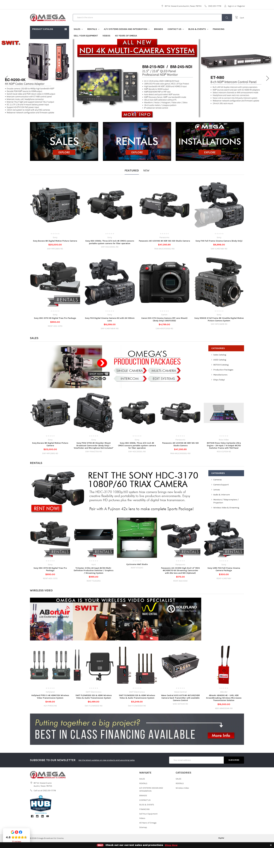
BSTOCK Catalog (220, 365)
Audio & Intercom (221, 494)
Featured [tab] (132, 170)
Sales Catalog (219, 355)
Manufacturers (220, 375)
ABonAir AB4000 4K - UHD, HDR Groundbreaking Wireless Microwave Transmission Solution (223, 698)
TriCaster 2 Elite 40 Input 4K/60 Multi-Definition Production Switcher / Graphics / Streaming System (93, 570)
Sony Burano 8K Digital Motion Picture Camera (55, 241)
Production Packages (223, 370)
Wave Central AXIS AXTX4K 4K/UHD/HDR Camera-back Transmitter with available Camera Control (180, 698)
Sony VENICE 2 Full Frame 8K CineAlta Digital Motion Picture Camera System (219, 319)
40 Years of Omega (126, 35)
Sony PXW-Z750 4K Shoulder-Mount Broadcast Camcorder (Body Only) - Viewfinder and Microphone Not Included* (93, 445)
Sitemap (143, 827)
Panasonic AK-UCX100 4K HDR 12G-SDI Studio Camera (164, 241)
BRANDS (158, 29)
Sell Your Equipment (86, 35)
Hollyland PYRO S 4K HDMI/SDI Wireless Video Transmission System (50, 696)
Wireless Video (41, 590)
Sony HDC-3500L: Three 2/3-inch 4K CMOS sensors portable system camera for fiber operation (109, 242)
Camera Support (221, 484)
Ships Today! (219, 380)
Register (241, 6)
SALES (77, 29)
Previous (6, 78)
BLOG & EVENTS (197, 29)
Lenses (216, 489)
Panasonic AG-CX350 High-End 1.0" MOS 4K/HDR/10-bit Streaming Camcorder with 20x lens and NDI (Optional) (180, 570)
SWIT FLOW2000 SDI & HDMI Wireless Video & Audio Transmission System (137, 696)
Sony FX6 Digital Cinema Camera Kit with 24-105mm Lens (110, 319)
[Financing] (137, 729)
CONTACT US (175, 29)
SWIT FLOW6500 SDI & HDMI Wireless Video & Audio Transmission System (93, 696)
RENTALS (92, 29)
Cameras (217, 479)
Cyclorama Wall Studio (137, 564)
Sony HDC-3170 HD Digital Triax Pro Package (55, 318)
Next (267, 78)
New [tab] (146, 170)
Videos (106, 35)
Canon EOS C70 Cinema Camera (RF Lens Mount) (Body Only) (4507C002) (164, 319)
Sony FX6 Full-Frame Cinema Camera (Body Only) (219, 241)
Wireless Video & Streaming (226, 507)
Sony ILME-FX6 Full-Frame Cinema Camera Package (223, 569)
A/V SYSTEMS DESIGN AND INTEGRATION (126, 29)
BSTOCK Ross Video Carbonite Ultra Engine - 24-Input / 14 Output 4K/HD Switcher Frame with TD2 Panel (224, 445)
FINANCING (218, 29)
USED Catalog (219, 360)
